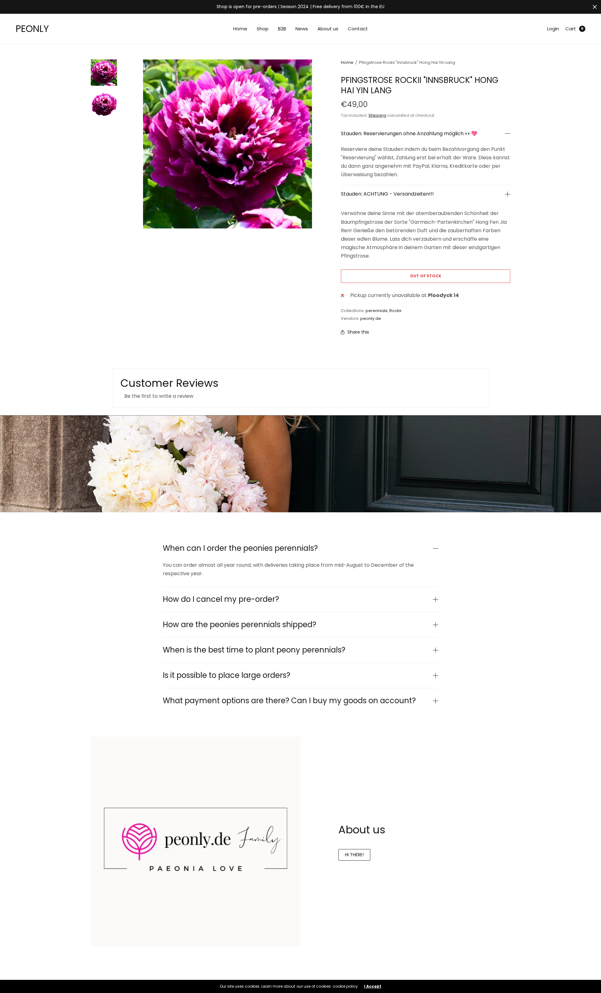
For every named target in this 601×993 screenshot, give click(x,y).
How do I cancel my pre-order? (221, 599)
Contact (358, 28)
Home (240, 28)
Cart (570, 28)
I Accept (372, 986)
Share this (358, 332)
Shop (263, 28)
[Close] (594, 7)
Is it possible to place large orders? (226, 675)
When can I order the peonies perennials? (240, 548)
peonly (32, 28)
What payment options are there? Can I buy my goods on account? (289, 700)
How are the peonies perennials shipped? (239, 624)
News (301, 28)
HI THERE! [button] (354, 855)
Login (553, 28)
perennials (377, 311)
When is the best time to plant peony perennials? (254, 650)
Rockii (395, 311)
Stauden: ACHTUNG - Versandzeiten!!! (387, 194)
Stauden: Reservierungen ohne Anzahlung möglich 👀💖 (409, 133)
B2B (282, 28)
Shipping (377, 115)
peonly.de (370, 318)
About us (327, 28)
